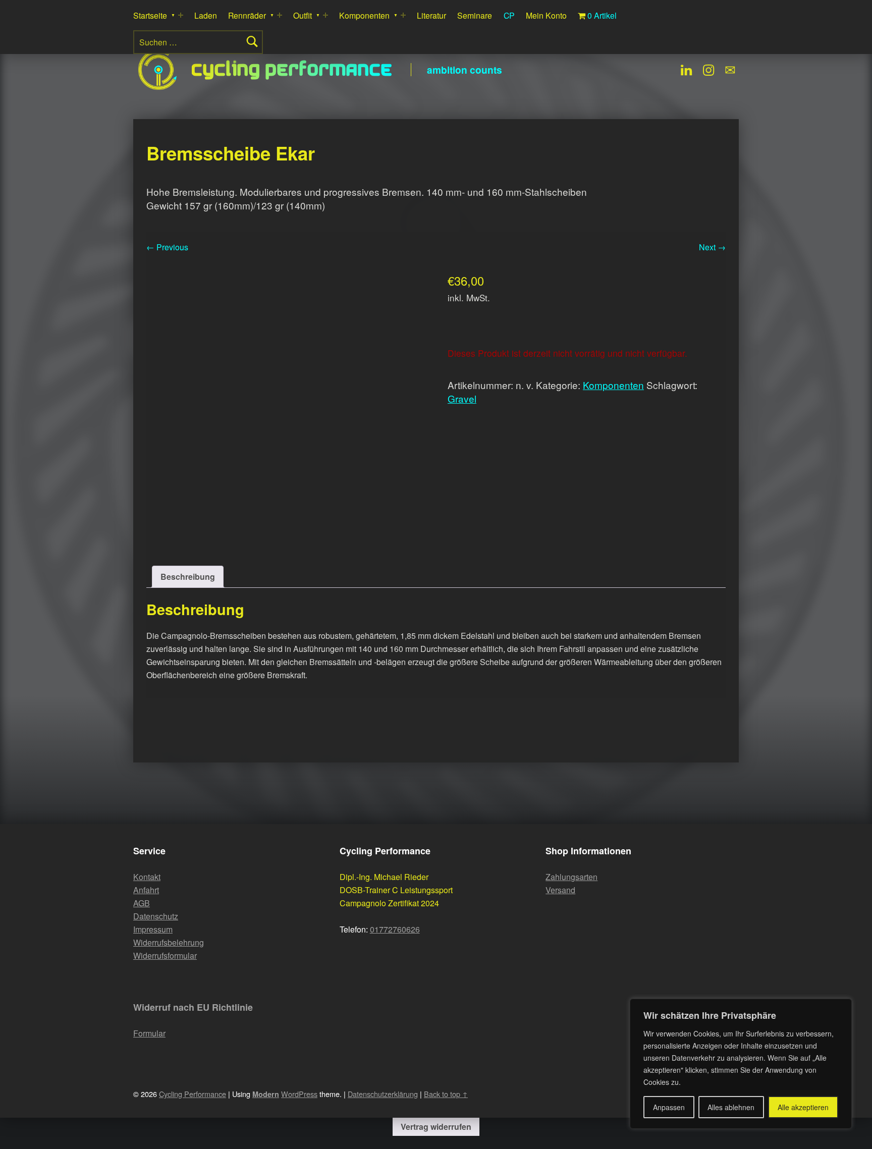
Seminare (474, 15)
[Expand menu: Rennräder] (279, 15)
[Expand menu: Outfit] (325, 15)
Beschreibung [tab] (187, 576)
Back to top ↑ (446, 1093)
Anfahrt (146, 890)
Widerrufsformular (165, 955)
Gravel (462, 398)
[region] (741, 1064)
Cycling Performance (292, 70)
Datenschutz (155, 916)
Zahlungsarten (571, 877)
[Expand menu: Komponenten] (403, 15)
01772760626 (395, 929)
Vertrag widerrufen (436, 1126)
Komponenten (364, 15)
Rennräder (247, 15)
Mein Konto (546, 15)
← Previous (167, 247)
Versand (560, 890)
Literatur (431, 15)
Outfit (302, 15)
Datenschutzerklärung (383, 1093)
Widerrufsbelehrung (168, 942)
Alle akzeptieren (803, 1107)
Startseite (150, 15)
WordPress (299, 1093)
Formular (149, 1033)
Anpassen (669, 1107)
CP (509, 15)
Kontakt (146, 877)
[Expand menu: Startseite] (180, 15)
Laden (205, 15)
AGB (141, 903)
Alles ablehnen (730, 1107)
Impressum (153, 929)
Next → (712, 247)
